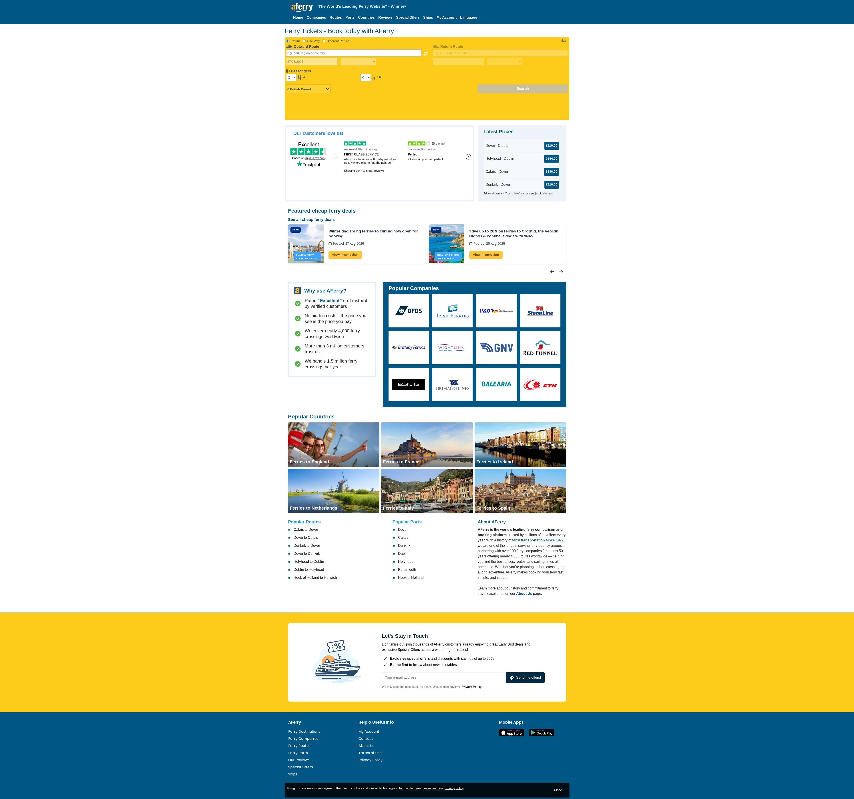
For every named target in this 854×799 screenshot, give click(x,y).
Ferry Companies (303, 738)
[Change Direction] (425, 53)
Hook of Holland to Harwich (315, 577)
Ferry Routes (299, 745)
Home (298, 17)
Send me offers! (528, 677)
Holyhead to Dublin (309, 561)
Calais (403, 537)
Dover (403, 529)
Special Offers (408, 17)
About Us (366, 745)
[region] (427, 249)
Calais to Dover (306, 529)
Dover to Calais (306, 537)
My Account (447, 17)
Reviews (385, 17)
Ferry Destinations (304, 731)
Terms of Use (370, 752)
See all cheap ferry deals (311, 219)
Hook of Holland (411, 577)
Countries (366, 17)
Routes (336, 17)
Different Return (338, 41)
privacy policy (454, 788)
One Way (313, 41)
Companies (316, 17)
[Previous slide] (552, 271)
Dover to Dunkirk (307, 553)
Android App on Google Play (541, 732)
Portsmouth (407, 569)
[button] (470, 17)
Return (295, 41)
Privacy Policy (471, 686)
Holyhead (405, 561)
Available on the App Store (511, 732)
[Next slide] (561, 271)
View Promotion (345, 254)
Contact (366, 738)
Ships (428, 17)
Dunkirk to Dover (307, 545)
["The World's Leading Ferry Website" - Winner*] (302, 7)
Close (558, 790)
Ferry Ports (298, 752)
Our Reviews (299, 760)
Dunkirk (404, 545)
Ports (349, 17)
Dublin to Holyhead (309, 569)
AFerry (294, 722)
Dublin (403, 553)
